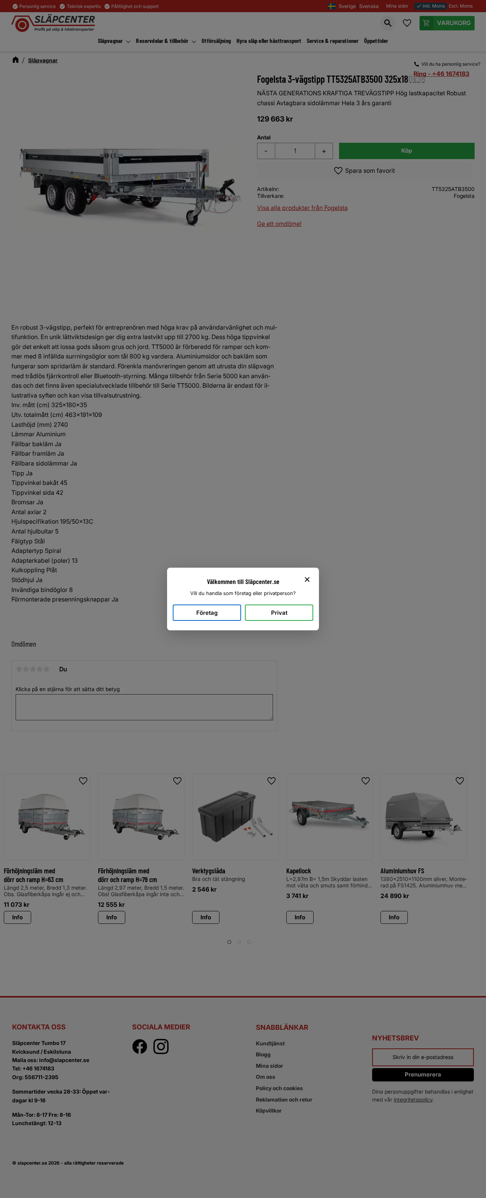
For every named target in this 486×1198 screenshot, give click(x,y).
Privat (279, 612)
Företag (207, 612)
